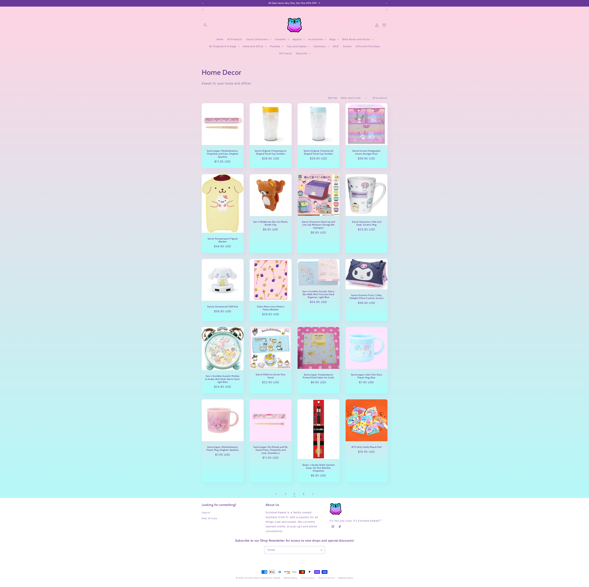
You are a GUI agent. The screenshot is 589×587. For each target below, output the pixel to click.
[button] (205, 25)
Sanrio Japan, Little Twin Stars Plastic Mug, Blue (366, 376)
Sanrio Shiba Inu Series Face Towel (270, 376)
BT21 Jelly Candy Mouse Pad (366, 447)
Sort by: (333, 97)
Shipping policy (345, 578)
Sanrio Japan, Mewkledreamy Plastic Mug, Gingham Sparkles (222, 448)
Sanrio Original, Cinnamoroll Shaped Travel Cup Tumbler (318, 152)
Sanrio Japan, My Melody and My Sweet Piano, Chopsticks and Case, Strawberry (270, 450)
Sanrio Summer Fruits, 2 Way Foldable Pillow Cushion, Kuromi (366, 297)
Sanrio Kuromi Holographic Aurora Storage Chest (366, 152)
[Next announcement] (386, 3)
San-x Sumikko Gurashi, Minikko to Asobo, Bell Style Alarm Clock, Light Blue (222, 379)
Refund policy (290, 578)
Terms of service (326, 578)
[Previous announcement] (202, 3)
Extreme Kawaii (252, 578)
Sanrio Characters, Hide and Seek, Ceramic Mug (366, 223)
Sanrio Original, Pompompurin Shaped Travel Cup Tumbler (270, 152)
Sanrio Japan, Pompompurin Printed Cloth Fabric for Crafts (318, 376)
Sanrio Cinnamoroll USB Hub (222, 306)
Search (206, 512)
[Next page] (312, 494)
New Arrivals (209, 518)
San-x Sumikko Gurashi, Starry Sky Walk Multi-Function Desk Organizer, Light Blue (318, 294)
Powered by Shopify (270, 578)
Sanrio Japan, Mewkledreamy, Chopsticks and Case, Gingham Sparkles (223, 153)
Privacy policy (308, 578)
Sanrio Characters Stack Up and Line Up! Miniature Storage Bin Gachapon (318, 224)
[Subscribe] (321, 550)
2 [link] (294, 494)
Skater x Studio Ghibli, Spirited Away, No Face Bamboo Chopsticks (318, 468)
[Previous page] (276, 494)
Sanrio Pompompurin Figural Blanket (223, 240)
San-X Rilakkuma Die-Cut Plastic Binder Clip (270, 223)
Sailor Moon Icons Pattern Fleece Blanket (270, 308)
